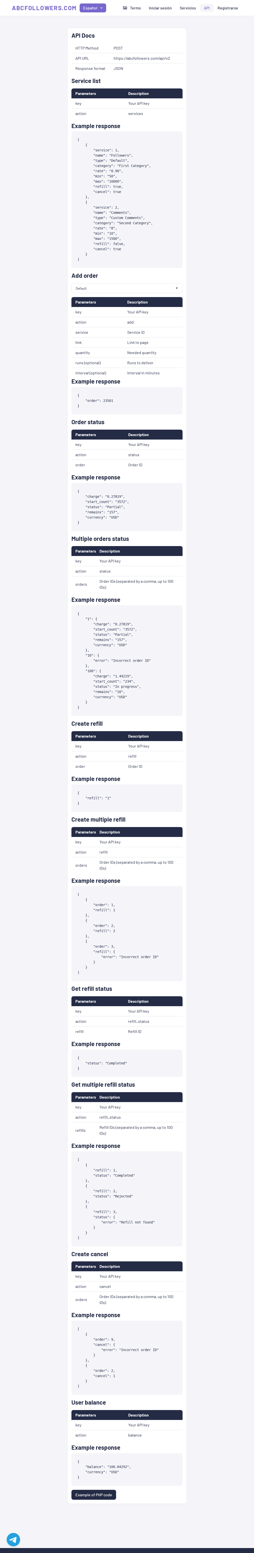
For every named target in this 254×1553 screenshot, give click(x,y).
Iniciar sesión (160, 7)
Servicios (188, 7)
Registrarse (228, 7)
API (207, 7)
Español (90, 7)
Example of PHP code (93, 1494)
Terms (135, 7)
